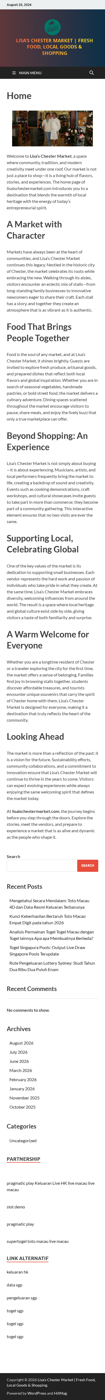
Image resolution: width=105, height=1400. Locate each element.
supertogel (17, 1241)
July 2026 (18, 1052)
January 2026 (22, 1088)
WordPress (36, 1393)
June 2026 (19, 1061)
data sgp (14, 1284)
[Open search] (92, 73)
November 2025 (24, 1097)
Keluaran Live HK (51, 1183)
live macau (77, 1183)
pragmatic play (20, 1183)
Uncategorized (23, 1140)
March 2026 (20, 1070)
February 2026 (23, 1079)
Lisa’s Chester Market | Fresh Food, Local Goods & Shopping (54, 48)
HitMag (60, 1393)
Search (13, 856)
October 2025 (22, 1106)
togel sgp (15, 1336)
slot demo (16, 1206)
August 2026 (21, 1042)
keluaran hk (17, 1271)
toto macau (37, 1241)
